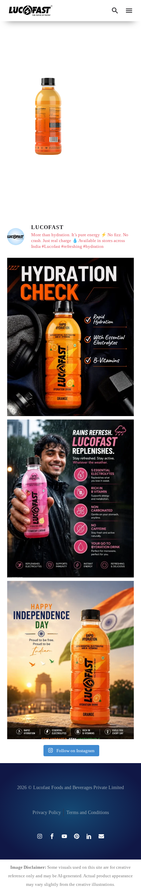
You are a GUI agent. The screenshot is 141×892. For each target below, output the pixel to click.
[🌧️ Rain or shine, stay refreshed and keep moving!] (70, 499)
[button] (115, 10)
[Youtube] (64, 836)
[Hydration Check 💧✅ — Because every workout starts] (70, 337)
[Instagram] (39, 836)
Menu (129, 10)
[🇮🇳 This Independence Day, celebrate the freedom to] (70, 660)
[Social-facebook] (52, 836)
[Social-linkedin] (89, 836)
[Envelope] (101, 836)
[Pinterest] (76, 836)
